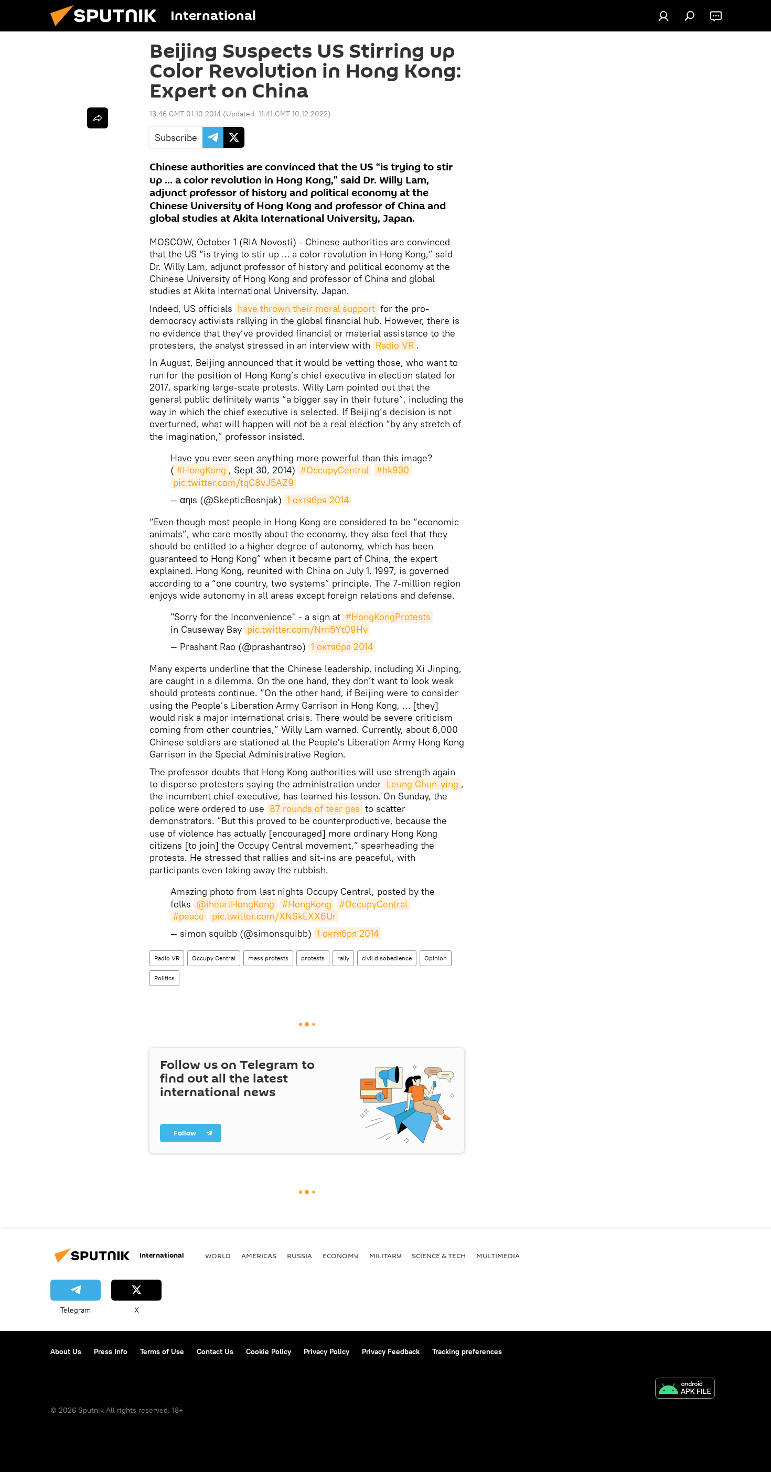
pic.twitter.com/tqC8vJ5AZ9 (233, 483)
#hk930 (393, 470)
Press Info (110, 1351)
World (218, 1255)
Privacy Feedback (391, 1351)
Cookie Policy (268, 1351)
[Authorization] (663, 15)
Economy (341, 1255)
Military (385, 1255)
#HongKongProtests (388, 617)
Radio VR (395, 345)
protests (313, 958)
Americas (258, 1255)
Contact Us (215, 1351)
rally (343, 958)
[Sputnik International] (107, 29)
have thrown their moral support (306, 308)
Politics (164, 978)
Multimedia (498, 1255)
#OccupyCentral (335, 470)
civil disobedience (387, 958)
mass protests (268, 958)
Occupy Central (213, 958)
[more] (97, 117)
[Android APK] (685, 1389)
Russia (299, 1255)
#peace (188, 916)
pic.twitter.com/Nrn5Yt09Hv (307, 629)
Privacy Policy (326, 1351)
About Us (65, 1351)
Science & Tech (439, 1255)
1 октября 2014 (318, 500)
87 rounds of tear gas (315, 809)
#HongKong (201, 470)
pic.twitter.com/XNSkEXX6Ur (274, 916)
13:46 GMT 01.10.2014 (185, 113)
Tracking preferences (467, 1351)
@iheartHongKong (235, 904)
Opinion (435, 958)
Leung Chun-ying (422, 784)
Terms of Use (162, 1351)
